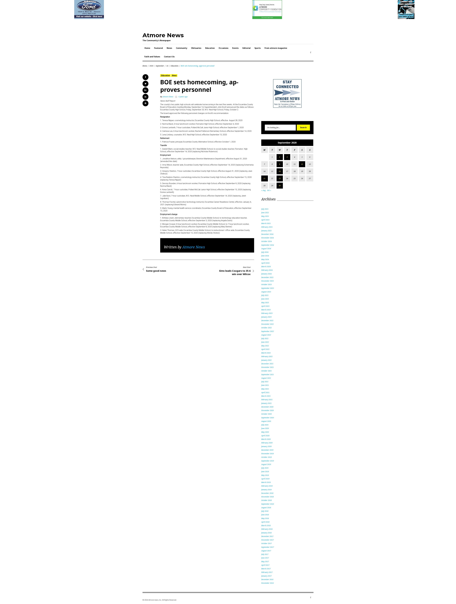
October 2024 (266, 241)
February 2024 (267, 270)
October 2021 (266, 371)
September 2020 (267, 417)
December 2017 (267, 536)
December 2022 (267, 320)
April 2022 (265, 349)
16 (167, 66)
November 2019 (267, 453)
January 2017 (266, 576)
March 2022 (266, 353)
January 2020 (266, 446)
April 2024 (265, 263)
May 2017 (265, 561)
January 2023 (266, 317)
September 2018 (267, 504)
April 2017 (265, 565)
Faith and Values (152, 56)
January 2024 (266, 274)
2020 (151, 66)
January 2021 (266, 403)
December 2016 (267, 579)
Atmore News (163, 35)
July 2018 (264, 511)
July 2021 (264, 381)
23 (280, 178)
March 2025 (266, 223)
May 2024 (265, 259)
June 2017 (265, 558)
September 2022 (267, 331)
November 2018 (267, 497)
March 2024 (266, 266)
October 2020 (266, 414)
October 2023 (266, 284)
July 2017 (264, 554)
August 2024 (266, 248)
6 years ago (183, 96)
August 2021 (266, 378)
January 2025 (266, 230)
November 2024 (267, 238)
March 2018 (266, 525)
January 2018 (266, 533)
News (169, 48)
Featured (158, 48)
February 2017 (267, 572)
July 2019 (264, 468)
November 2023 (267, 281)
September (160, 66)
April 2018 (265, 522)
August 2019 (266, 464)
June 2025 (265, 212)
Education (210, 48)
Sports (257, 48)
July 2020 (264, 425)
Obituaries (196, 48)
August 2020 (266, 421)
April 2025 (265, 220)
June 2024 (265, 256)
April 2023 (265, 306)
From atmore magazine (276, 48)
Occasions (223, 48)
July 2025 (264, 209)
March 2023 (266, 310)
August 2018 (266, 507)
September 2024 (267, 245)
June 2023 (265, 299)
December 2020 (267, 407)
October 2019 (266, 457)
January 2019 (266, 489)
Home (147, 48)
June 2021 (265, 385)
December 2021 (267, 364)
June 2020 (265, 428)
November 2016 (267, 583)
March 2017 (266, 568)
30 (280, 185)
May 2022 (265, 346)
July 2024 (264, 252)
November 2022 (267, 324)
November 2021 (267, 367)
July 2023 (264, 295)
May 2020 (265, 432)
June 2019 (265, 471)
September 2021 (267, 374)
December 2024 (267, 234)
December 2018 (267, 493)
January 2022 (266, 360)
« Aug (263, 190)
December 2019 (267, 450)
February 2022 (267, 356)
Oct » (269, 190)
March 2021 (266, 396)
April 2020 (265, 435)
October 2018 (266, 500)
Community (181, 48)
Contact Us (169, 56)
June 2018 (265, 515)
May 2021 (265, 389)
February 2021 (267, 399)
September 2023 (267, 288)
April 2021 (265, 392)
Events (235, 48)
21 (264, 178)
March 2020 (266, 439)
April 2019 (265, 479)
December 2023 (267, 277)
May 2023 (265, 302)
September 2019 (267, 461)
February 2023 (267, 313)
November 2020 (267, 410)
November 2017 (267, 540)
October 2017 (266, 543)
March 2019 (266, 482)
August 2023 (266, 292)
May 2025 (265, 216)
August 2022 (266, 335)
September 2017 (267, 547)
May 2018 (265, 518)
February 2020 (267, 443)
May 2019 (265, 475)
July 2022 (264, 338)
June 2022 (265, 342)
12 (302, 164)
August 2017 (266, 551)
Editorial (246, 48)
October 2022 (266, 327)
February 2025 (267, 227)
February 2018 (267, 529)
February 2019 (267, 486)
